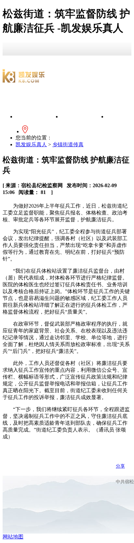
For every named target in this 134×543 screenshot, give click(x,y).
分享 (120, 466)
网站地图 (13, 536)
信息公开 (84, 116)
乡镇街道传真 (68, 144)
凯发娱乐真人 (38, 116)
